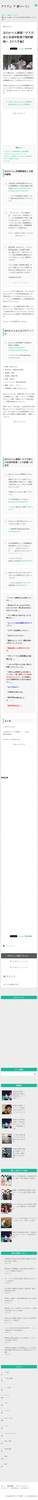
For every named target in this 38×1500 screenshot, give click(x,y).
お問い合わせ (15, 1488)
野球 (5, 1456)
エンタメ (7, 1395)
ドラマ (6, 1426)
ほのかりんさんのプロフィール (15, 154)
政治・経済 (7, 1441)
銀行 (5, 1464)
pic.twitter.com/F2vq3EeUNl (18, 502)
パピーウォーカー (9, 1433)
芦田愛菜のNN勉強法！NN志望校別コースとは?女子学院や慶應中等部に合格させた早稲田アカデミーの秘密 (20, 1350)
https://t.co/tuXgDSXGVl (16, 348)
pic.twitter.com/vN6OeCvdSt (18, 350)
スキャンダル (9, 946)
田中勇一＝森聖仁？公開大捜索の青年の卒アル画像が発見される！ (20, 1299)
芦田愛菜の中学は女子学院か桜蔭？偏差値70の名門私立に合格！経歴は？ (20, 1260)
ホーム (3, 1486)
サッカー (7, 1410)
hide (20, 147)
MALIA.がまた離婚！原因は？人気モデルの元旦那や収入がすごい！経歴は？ (20, 1319)
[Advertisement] (19, 128)
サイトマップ (5, 1488)
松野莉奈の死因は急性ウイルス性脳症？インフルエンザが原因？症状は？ (20, 1339)
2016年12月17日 (14, 531)
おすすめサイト (25, 1488)
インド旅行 (7, 1387)
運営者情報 (10, 1486)
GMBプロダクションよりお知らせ (20, 282)
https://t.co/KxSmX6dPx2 (22, 188)
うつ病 (6, 1372)
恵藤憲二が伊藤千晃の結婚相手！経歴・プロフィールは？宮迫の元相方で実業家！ (24, 1192)
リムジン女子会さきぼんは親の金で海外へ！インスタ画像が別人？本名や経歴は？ (24, 1206)
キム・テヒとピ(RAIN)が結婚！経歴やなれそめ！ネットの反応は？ (20, 1280)
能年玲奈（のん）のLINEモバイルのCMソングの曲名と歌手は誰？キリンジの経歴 (20, 1309)
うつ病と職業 (8, 1378)
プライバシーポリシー (22, 1486)
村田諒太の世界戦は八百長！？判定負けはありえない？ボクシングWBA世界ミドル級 (24, 1235)
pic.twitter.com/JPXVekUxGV (18, 191)
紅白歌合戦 (7, 1449)
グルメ (6, 1403)
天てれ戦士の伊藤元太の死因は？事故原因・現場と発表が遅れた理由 (20, 1289)
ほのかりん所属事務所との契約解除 (16, 151)
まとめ (7, 161)
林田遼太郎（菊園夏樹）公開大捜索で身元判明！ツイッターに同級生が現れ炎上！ (20, 1270)
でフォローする (20, 961)
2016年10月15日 (14, 358)
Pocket (21, 49)
